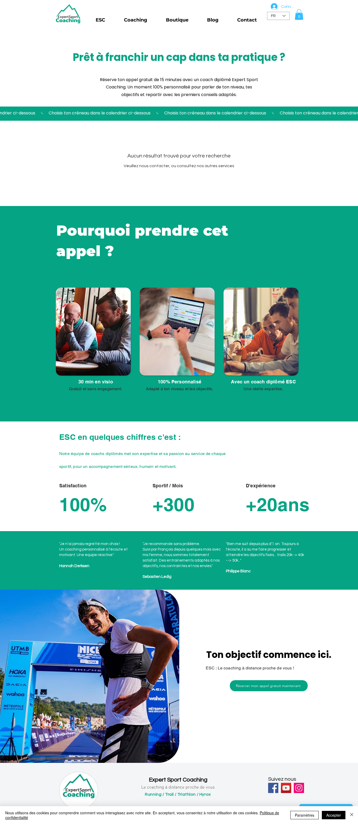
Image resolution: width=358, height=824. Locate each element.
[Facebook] (273, 788)
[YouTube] (286, 788)
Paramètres (304, 815)
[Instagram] (299, 788)
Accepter (333, 815)
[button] (299, 14)
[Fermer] (352, 815)
